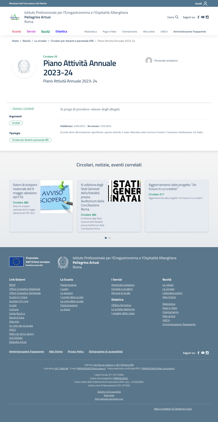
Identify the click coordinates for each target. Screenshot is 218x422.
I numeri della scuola (71, 297)
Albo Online (169, 297)
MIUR (12, 285)
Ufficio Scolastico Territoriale (25, 293)
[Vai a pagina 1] (106, 238)
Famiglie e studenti (122, 289)
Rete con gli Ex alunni (21, 334)
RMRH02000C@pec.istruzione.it (158, 368)
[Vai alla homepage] (14, 17)
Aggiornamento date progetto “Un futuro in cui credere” (172, 186)
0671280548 (61, 368)
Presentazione (68, 285)
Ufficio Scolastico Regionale (24, 289)
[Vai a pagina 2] (109, 238)
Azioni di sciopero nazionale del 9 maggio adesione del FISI (25, 191)
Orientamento (129, 31)
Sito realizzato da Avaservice (109, 399)
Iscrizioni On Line (18, 301)
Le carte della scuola (71, 301)
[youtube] (202, 17)
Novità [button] (45, 31)
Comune (14, 309)
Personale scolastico (122, 285)
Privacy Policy (76, 351)
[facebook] (198, 17)
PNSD (12, 330)
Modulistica (90, 31)
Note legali (109, 395)
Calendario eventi (172, 293)
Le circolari (168, 289)
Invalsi (13, 305)
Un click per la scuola (21, 326)
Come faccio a (17, 313)
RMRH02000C (120, 378)
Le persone (66, 293)
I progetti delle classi (123, 313)
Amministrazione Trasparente (189, 31)
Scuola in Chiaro (18, 297)
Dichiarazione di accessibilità (106, 351)
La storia (65, 309)
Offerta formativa (121, 305)
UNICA (164, 31)
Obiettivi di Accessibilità (109, 391)
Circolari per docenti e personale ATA (30, 140)
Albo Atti (14, 322)
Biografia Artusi (17, 342)
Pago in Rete (109, 31)
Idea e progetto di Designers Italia (173, 409)
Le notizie (167, 285)
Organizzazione (68, 305)
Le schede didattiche (123, 309)
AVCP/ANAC (16, 338)
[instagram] (207, 17)
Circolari (16, 123)
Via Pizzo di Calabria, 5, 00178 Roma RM (114, 365)
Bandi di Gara (16, 317)
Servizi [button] (31, 31)
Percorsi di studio (120, 293)
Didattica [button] (61, 31)
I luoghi (64, 289)
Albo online (149, 31)
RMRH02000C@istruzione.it (91, 368)
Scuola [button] (16, 31)
